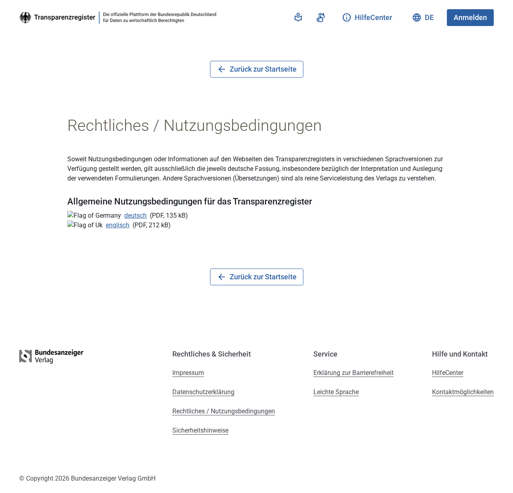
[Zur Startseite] (119, 18)
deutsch (135, 215)
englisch (117, 225)
